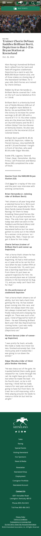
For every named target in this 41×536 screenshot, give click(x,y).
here (12, 183)
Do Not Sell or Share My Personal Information (20, 525)
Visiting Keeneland (20, 452)
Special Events (20, 448)
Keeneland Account (20, 485)
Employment (20, 476)
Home (7, 30)
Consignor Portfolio (20, 481)
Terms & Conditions (20, 519)
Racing (20, 443)
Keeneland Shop (20, 472)
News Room (21, 30)
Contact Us (20, 491)
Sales (21, 439)
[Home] (20, 3)
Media (13, 30)
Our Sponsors (20, 457)
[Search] (31, 3)
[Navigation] (4, 2)
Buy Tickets (23, 8)
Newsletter (20, 467)
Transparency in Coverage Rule (20, 522)
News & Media (20, 461)
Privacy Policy (20, 517)
